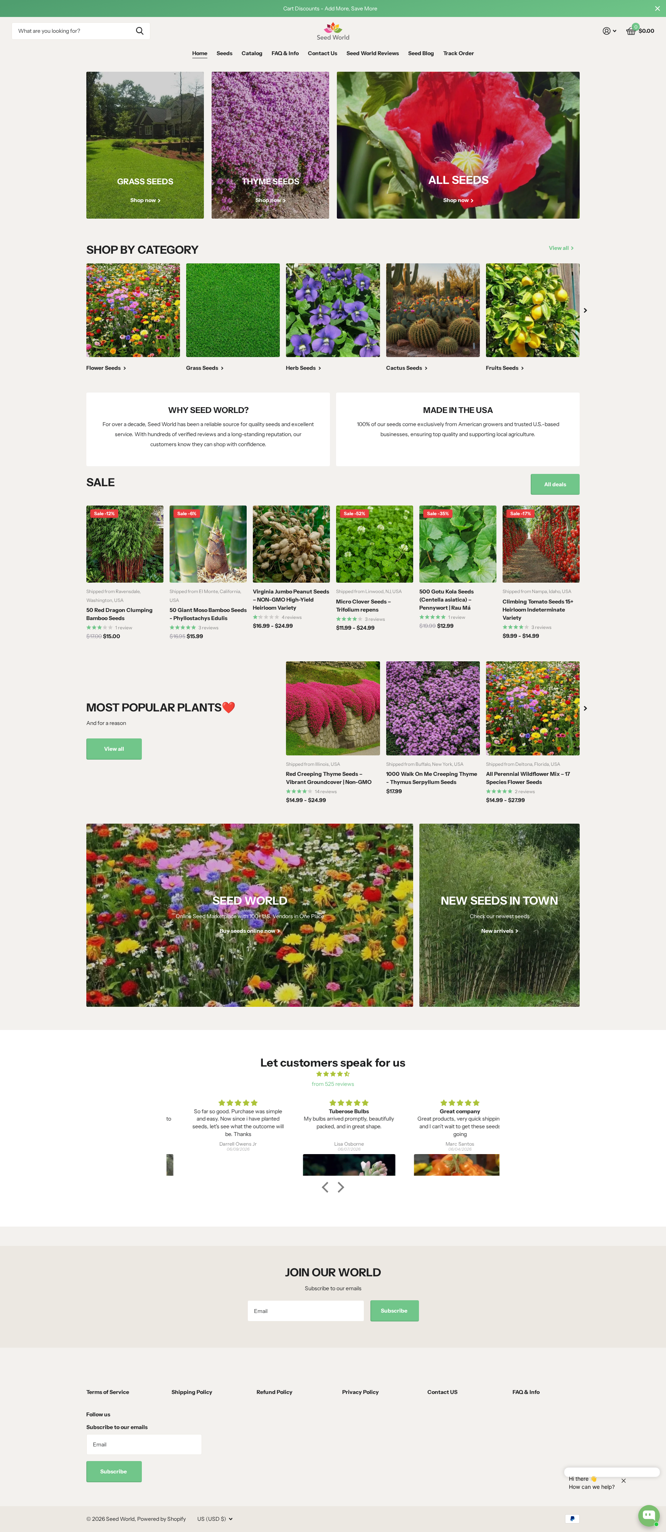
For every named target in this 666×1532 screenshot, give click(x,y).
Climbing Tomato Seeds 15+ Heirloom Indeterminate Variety (538, 609)
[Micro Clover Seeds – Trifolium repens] (374, 544)
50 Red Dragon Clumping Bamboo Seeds (119, 614)
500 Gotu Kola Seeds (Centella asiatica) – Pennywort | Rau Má (446, 599)
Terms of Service (107, 1392)
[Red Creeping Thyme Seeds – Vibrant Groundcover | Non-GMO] (333, 708)
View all (114, 748)
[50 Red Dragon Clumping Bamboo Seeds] (124, 544)
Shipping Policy (192, 1392)
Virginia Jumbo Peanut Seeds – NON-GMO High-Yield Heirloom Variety (291, 599)
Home (199, 53)
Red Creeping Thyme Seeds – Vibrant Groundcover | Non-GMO (329, 777)
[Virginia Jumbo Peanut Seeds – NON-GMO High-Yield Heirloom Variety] (291, 544)
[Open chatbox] (649, 1516)
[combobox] (81, 31)
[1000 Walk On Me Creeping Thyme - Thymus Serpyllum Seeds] (433, 708)
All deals (555, 484)
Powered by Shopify (161, 1518)
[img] (333, 1074)
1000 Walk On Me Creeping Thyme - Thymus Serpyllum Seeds (431, 777)
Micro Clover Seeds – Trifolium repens (363, 605)
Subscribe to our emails (117, 1427)
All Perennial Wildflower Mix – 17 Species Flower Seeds (528, 777)
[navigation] (585, 310)
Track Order (458, 53)
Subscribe (395, 1310)
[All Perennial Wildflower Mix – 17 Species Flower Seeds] (533, 708)
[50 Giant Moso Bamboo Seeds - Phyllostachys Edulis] (208, 544)
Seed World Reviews (372, 53)
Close (657, 8)
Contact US (442, 1392)
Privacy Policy (360, 1392)
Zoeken (139, 31)
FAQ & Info (285, 53)
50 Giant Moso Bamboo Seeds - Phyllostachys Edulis (208, 614)
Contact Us (322, 53)
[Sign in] (609, 31)
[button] (327, 1187)
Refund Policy (275, 1392)
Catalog (252, 53)
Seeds (224, 53)
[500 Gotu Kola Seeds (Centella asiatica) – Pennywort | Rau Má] (457, 544)
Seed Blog (421, 53)
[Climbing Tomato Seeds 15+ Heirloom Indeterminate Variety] (541, 544)
